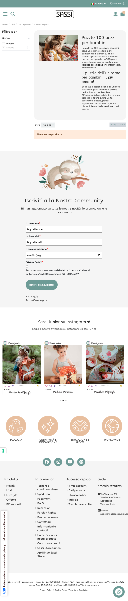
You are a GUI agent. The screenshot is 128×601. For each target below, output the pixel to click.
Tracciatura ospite (80, 504)
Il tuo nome (33, 223)
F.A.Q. (40, 503)
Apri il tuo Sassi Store (47, 554)
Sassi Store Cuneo (49, 548)
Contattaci (44, 521)
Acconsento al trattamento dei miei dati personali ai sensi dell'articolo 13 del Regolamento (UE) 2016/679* (58, 272)
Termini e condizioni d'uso (47, 487)
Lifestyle (11, 495)
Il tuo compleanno (37, 249)
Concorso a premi (48, 543)
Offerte (11, 499)
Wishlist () (119, 3)
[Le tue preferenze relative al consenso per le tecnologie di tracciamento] (3, 451)
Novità (10, 485)
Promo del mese (47, 517)
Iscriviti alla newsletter (41, 284)
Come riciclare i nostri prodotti (47, 536)
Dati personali (77, 490)
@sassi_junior (88, 328)
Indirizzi (73, 499)
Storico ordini (77, 495)
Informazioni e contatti (46, 528)
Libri (9, 490)
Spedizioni (43, 494)
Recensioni (44, 508)
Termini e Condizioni (78, 590)
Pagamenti (44, 498)
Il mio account (77, 485)
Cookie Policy (60, 590)
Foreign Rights (46, 512)
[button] (60, 400)
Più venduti (13, 504)
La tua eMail (33, 236)
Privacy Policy (46, 590)
